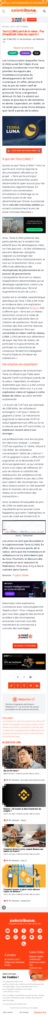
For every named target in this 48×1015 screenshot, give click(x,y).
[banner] (24, 225)
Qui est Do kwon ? (11, 771)
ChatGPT (13, 53)
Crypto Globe (21, 575)
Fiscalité (23, 861)
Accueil (5, 27)
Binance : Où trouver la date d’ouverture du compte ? (22, 810)
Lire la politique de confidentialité (14, 1004)
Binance (34, 308)
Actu (13, 27)
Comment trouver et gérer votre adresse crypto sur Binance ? (21, 890)
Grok (36, 53)
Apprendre (15, 780)
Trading (23, 820)
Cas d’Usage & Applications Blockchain (33, 780)
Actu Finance (23, 27)
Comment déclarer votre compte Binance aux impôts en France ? (23, 850)
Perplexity (25, 53)
